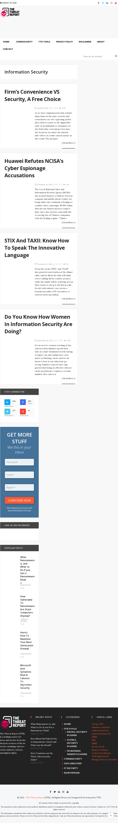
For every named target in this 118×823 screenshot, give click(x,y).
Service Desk (98, 746)
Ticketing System (100, 756)
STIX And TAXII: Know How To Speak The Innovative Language (36, 248)
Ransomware (25, 585)
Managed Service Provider (104, 759)
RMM (94, 743)
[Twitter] (103, 3)
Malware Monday (24, 620)
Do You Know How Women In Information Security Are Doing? (38, 324)
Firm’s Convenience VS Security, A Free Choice (32, 95)
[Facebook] (98, 3)
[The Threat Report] (10, 12)
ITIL (94, 740)
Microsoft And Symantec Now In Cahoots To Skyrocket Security (26, 676)
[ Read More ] (68, 143)
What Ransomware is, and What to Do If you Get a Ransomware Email (27, 568)
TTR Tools (70, 728)
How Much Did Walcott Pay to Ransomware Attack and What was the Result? (44, 741)
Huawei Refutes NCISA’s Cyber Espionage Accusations (33, 168)
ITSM (94, 737)
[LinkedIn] (107, 3)
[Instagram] (111, 3)
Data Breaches (73, 763)
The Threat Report (35, 797)
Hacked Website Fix (101, 733)
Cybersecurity (25, 654)
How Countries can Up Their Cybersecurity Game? (42, 756)
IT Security (71, 768)
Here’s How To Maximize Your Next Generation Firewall (26, 640)
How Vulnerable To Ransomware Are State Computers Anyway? (27, 606)
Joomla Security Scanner (72, 743)
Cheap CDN (97, 724)
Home (67, 724)
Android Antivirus (100, 730)
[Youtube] (116, 3)
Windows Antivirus (101, 727)
